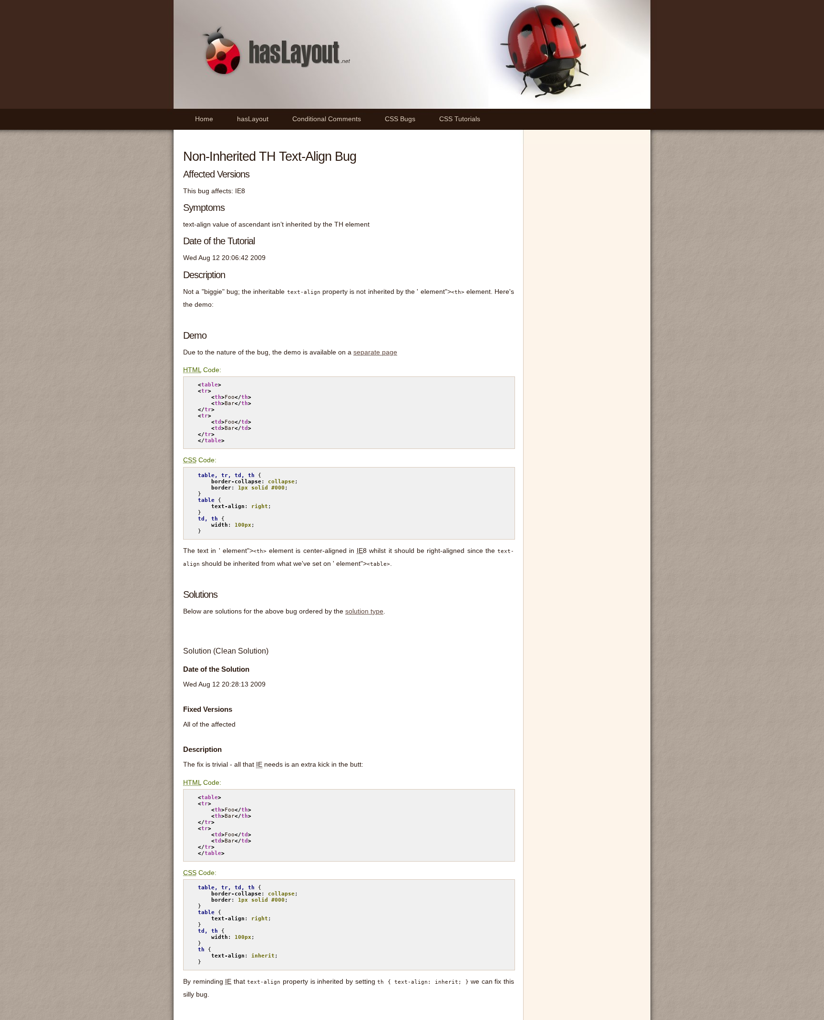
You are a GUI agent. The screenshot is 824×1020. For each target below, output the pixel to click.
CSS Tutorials (459, 119)
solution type (364, 611)
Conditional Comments (326, 119)
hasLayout (252, 119)
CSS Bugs (400, 119)
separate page (375, 352)
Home (204, 119)
